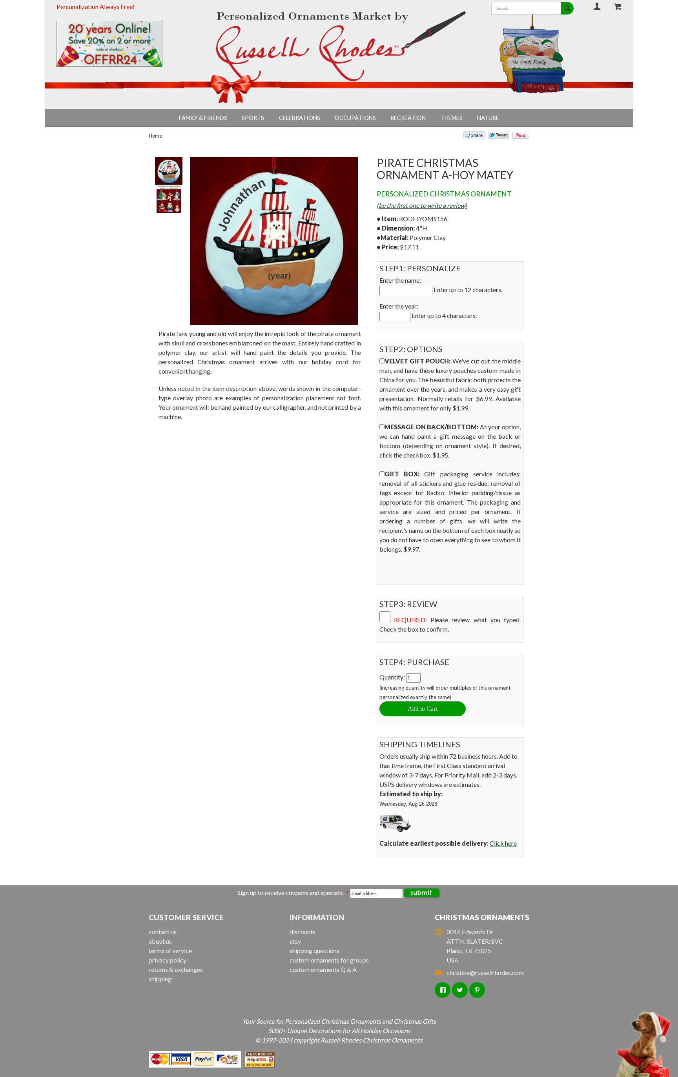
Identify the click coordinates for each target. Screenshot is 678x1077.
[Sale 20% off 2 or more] (122, 44)
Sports (253, 117)
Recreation (408, 117)
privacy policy (167, 960)
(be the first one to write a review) (422, 205)
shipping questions (314, 950)
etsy (295, 941)
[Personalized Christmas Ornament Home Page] (339, 46)
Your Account (597, 6)
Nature (488, 117)
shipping (160, 979)
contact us (163, 931)
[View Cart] (618, 6)
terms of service (170, 950)
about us (160, 941)
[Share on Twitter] (495, 136)
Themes (452, 117)
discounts (302, 931)
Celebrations (299, 117)
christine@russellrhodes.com (485, 972)
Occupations (355, 117)
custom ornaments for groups (329, 960)
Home (155, 136)
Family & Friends (203, 117)
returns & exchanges (176, 969)
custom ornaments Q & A (323, 969)
